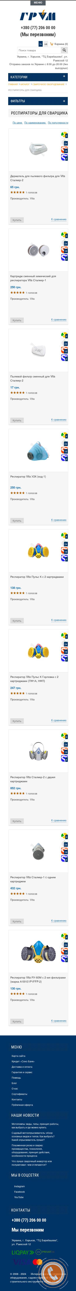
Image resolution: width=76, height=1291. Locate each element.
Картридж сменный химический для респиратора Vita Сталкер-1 (33, 278)
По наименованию (35, 122)
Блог (14, 1083)
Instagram (19, 1186)
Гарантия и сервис (22, 1072)
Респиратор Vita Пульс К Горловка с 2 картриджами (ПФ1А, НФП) (34, 679)
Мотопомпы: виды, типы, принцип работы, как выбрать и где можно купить (35, 1125)
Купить (17, 220)
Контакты (17, 1099)
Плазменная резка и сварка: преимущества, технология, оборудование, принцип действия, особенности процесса (31, 1150)
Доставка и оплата (22, 1066)
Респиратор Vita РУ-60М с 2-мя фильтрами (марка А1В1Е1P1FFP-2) (38, 979)
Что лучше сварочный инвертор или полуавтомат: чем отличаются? (32, 1162)
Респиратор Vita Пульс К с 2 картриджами (37, 577)
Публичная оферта (22, 1104)
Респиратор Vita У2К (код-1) (28, 476)
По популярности (58, 122)
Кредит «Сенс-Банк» (23, 1061)
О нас (15, 1088)
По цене (18, 122)
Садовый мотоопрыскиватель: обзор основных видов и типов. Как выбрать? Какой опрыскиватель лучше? (33, 1136)
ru (41, 44)
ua (45, 44)
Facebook (19, 1191)
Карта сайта (18, 1055)
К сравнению (58, 219)
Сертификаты (19, 1093)
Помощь (16, 1077)
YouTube (19, 1197)
